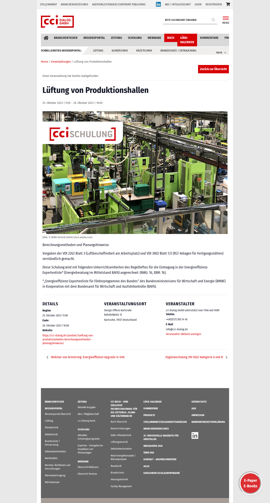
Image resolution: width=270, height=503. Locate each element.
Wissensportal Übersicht (58, 413)
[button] (228, 5)
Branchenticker (65, 38)
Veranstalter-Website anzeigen (183, 334)
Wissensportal (94, 38)
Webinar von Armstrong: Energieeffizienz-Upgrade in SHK (87, 357)
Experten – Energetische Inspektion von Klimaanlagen (90, 449)
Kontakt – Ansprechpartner (159, 459)
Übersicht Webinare (88, 467)
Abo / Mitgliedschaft (88, 413)
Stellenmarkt (48, 4)
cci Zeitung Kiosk (86, 420)
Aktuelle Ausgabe (86, 407)
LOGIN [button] (198, 4)
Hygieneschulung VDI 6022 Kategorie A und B (194, 357)
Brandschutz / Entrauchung (178, 50)
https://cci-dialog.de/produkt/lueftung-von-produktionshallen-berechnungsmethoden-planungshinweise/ (67, 339)
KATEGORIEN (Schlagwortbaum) (161, 473)
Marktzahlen (51, 458)
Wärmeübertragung (55, 475)
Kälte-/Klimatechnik (121, 435)
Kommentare (209, 38)
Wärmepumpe (52, 482)
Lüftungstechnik (119, 441)
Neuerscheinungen (120, 428)
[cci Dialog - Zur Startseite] (57, 21)
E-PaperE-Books (250, 483)
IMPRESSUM (198, 415)
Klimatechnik (120, 50)
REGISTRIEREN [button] (214, 4)
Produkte (149, 415)
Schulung (135, 38)
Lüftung (98, 50)
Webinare (154, 38)
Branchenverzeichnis (74, 4)
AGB (194, 408)
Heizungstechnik (119, 479)
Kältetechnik (144, 50)
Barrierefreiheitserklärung (208, 421)
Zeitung (116, 38)
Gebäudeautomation (55, 451)
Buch (170, 38)
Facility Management (121, 486)
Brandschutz (117, 472)
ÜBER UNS (148, 452)
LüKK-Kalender (187, 40)
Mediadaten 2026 (153, 445)
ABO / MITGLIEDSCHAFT (178, 4)
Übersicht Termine (87, 473)
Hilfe (146, 466)
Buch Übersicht (119, 421)
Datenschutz (199, 401)
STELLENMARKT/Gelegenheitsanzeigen (165, 421)
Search (213, 19)
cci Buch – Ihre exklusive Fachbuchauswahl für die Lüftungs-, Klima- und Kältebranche (124, 409)
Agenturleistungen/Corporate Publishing (118, 4)
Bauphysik (116, 465)
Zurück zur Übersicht (213, 69)
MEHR (219, 52)
